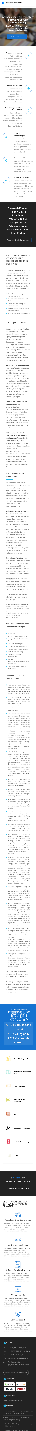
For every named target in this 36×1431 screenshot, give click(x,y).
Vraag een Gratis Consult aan (18, 240)
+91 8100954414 (19, 1027)
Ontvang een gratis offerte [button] (17, 36)
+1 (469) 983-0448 (21, 982)
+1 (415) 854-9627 (19, 1038)
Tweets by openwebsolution (12, 1400)
